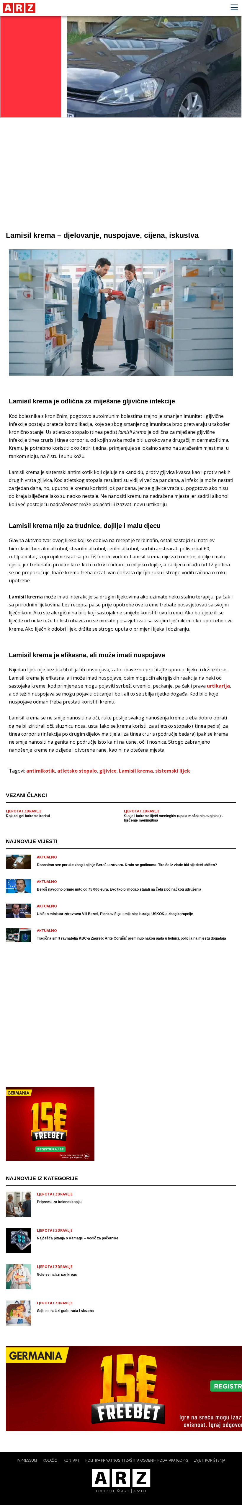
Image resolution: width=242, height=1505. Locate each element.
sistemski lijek (172, 771)
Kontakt (71, 1460)
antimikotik (40, 771)
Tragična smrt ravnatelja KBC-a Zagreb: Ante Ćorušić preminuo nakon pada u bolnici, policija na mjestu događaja (131, 938)
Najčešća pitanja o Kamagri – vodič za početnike (77, 1238)
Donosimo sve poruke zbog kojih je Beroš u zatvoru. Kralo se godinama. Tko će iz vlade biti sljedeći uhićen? (127, 865)
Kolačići (50, 1460)
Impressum (27, 1460)
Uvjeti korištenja (209, 1460)
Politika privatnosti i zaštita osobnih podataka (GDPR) (136, 1460)
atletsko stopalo (77, 771)
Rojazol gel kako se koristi (28, 816)
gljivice (108, 771)
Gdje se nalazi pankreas (57, 1274)
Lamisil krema (136, 771)
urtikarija (218, 686)
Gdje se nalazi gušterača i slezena (65, 1311)
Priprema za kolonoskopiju (59, 1202)
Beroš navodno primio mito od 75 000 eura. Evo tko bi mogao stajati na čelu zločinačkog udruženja (119, 889)
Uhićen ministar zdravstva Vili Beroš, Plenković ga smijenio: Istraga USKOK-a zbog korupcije (115, 914)
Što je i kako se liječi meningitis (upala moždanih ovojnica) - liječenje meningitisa (173, 818)
